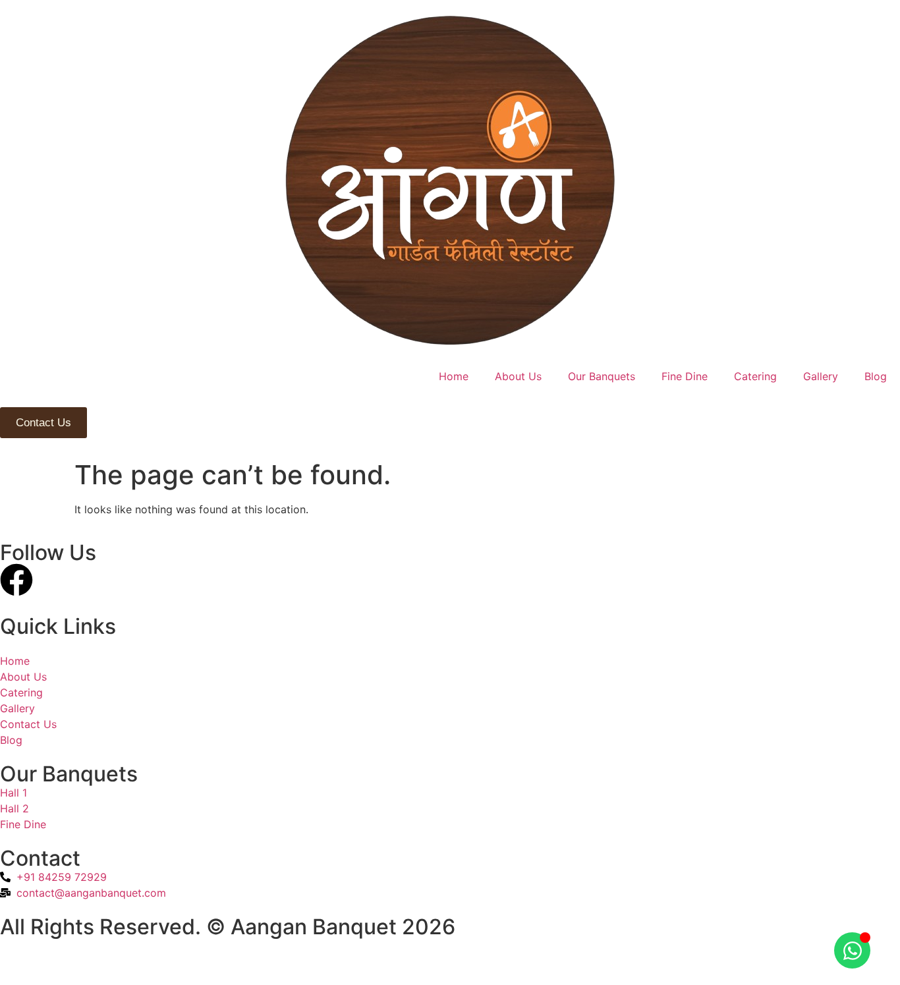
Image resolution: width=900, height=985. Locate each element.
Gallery (820, 376)
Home (453, 376)
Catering (755, 376)
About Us (518, 376)
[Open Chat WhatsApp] (852, 950)
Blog (875, 376)
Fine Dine (684, 376)
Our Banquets (601, 376)
